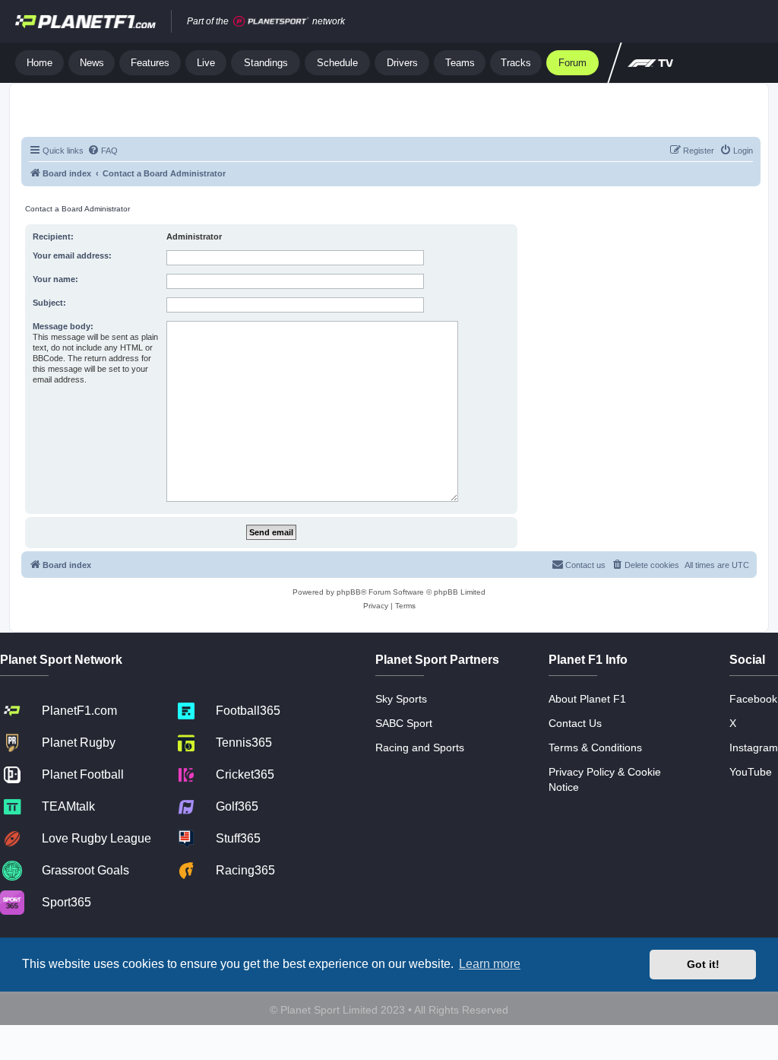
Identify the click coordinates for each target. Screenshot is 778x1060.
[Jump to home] (85, 21)
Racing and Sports (419, 747)
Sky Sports (401, 699)
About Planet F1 (587, 699)
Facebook (753, 699)
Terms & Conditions (595, 747)
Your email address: (72, 255)
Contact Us (575, 723)
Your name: (55, 279)
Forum (572, 62)
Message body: (63, 326)
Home (39, 62)
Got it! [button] (703, 964)
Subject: (49, 302)
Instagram (753, 747)
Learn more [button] (489, 963)
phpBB (349, 592)
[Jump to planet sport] (271, 21)
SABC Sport (403, 723)
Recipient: (53, 236)
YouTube (750, 772)
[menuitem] (102, 150)
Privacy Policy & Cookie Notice (605, 779)
